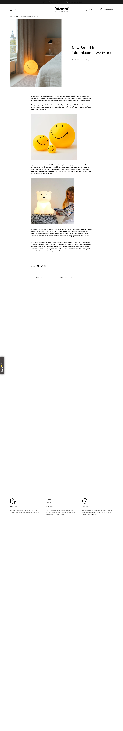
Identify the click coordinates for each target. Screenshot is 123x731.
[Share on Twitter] (41, 266)
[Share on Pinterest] (45, 266)
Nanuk (83, 229)
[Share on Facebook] (38, 266)
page (93, 514)
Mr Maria (54, 165)
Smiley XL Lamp (78, 171)
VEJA (37, 96)
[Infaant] (61, 9)
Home (11, 16)
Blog (17, 16)
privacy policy (89, 705)
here (62, 514)
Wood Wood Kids (48, 96)
